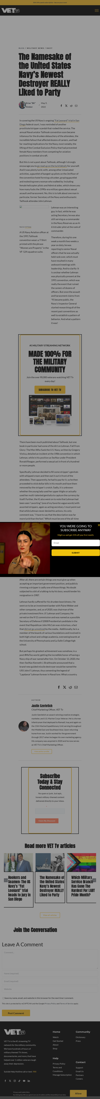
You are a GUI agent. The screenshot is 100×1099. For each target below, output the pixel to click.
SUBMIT (76, 552)
